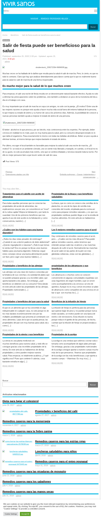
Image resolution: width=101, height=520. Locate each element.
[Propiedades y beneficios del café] (17, 411)
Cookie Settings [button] (11, 514)
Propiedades (55, 18)
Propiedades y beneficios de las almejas (22, 266)
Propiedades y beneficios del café (56, 411)
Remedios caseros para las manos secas (28, 491)
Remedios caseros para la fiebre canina (27, 431)
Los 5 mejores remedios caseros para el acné (74, 230)
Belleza (64, 18)
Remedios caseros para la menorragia (26, 421)
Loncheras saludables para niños (56, 451)
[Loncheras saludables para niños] (17, 451)
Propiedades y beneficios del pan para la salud (25, 301)
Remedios (45, 18)
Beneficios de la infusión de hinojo (69, 301)
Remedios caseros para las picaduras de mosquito (34, 471)
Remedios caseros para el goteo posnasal (61, 461)
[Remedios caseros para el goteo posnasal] (17, 461)
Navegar (34, 18)
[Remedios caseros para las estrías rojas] (17, 441)
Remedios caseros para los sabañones (26, 481)
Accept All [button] (25, 514)
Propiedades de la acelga (64, 334)
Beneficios (6, 40)
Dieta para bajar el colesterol (20, 401)
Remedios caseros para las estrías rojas (60, 441)
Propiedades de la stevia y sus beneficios (23, 334)
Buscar (93, 27)
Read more (8, 225)
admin (7, 61)
